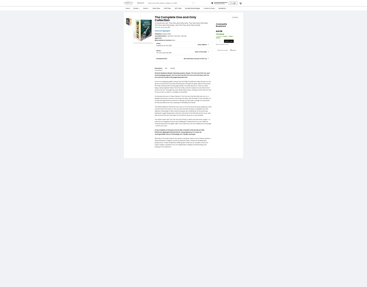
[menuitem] (128, 8)
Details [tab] (172, 68)
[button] (219, 3)
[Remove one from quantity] (217, 41)
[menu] (183, 8)
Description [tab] (158, 68)
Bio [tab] (166, 68)
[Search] (193, 3)
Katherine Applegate (162, 31)
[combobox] (141, 3)
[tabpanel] (183, 113)
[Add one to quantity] (222, 41)
